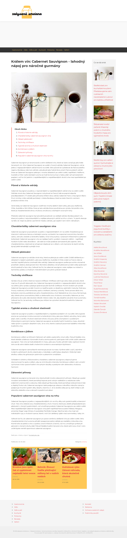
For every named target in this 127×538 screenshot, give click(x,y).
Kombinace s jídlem (26, 149)
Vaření (66, 50)
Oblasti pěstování (25, 139)
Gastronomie (17, 50)
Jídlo (25, 50)
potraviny (84, 441)
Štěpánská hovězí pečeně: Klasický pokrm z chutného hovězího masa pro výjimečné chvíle (102, 130)
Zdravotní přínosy (25, 152)
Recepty (59, 50)
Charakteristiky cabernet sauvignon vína (34, 136)
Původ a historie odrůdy (28, 132)
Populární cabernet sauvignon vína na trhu (35, 156)
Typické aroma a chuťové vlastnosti (32, 146)
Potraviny (51, 50)
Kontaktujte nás (34, 435)
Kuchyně (42, 50)
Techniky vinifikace (26, 142)
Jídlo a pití (33, 50)
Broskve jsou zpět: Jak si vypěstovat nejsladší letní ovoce (24, 470)
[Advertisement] (63, 34)
